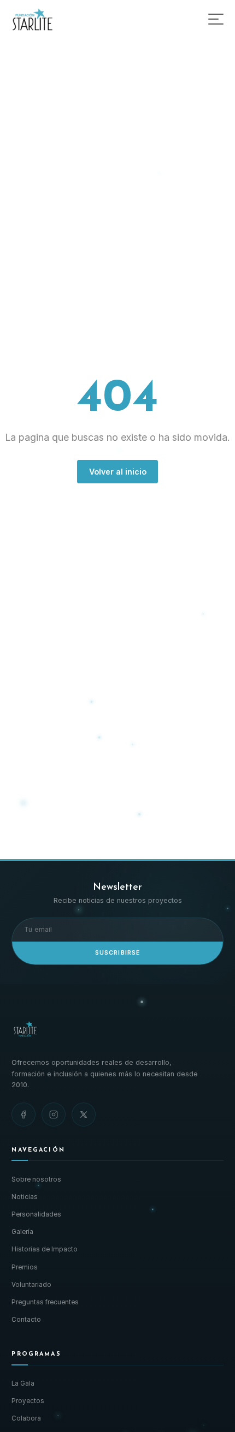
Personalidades (36, 1214)
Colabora (26, 1418)
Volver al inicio (117, 471)
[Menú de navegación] (216, 19)
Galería (22, 1232)
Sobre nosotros (36, 1179)
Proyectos (27, 1401)
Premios (24, 1267)
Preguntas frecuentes (45, 1302)
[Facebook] (23, 1115)
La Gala (22, 1383)
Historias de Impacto (44, 1249)
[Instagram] (54, 1115)
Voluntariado (31, 1285)
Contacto (26, 1319)
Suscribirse (117, 952)
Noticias (24, 1197)
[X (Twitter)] (84, 1115)
